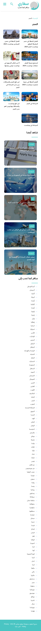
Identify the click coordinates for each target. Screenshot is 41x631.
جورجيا (33, 475)
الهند (33, 418)
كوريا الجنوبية (31, 553)
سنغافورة (32, 511)
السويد (33, 372)
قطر (33, 536)
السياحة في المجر (32, 103)
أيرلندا (33, 307)
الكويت (32, 389)
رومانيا (33, 489)
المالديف (32, 393)
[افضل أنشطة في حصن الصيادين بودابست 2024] (11, 34)
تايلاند (33, 446)
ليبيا (33, 564)
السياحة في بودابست (31, 125)
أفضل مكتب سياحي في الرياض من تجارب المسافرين (21, 231)
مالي (33, 571)
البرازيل (32, 343)
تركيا (33, 450)
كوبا (33, 550)
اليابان (33, 422)
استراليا (32, 329)
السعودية (31, 171)
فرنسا (33, 525)
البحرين (32, 340)
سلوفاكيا (32, 504)
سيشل (33, 518)
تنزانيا (33, 457)
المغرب (32, 404)
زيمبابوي (32, 493)
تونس (33, 461)
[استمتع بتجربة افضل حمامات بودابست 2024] (30, 55)
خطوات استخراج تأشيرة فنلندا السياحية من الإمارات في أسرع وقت (21, 149)
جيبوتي (33, 479)
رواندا (33, 482)
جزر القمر (32, 464)
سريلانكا (32, 496)
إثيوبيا (33, 311)
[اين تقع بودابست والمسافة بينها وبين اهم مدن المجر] (11, 96)
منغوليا (32, 586)
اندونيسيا (32, 429)
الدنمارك (32, 361)
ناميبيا (33, 600)
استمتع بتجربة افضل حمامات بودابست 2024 (30, 64)
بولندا (33, 443)
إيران (33, 318)
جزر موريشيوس (30, 468)
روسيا (33, 486)
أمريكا (33, 297)
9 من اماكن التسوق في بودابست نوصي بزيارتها (11, 64)
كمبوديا (32, 543)
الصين (33, 382)
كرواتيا (33, 539)
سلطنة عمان (31, 500)
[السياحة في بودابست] (30, 118)
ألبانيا (33, 293)
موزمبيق (32, 593)
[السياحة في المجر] (30, 96)
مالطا (33, 568)
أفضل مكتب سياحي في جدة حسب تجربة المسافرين (21, 203)
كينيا (33, 557)
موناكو (33, 596)
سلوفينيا (32, 507)
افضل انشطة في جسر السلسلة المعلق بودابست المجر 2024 (31, 44)
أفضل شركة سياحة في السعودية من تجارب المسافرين (21, 176)
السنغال (32, 368)
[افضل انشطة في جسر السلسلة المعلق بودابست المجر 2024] (30, 34)
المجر (33, 400)
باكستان (32, 432)
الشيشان (32, 375)
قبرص (33, 532)
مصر (33, 582)
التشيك (32, 354)
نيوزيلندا (32, 607)
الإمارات (31, 144)
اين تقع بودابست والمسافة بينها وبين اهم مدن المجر (11, 106)
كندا (33, 546)
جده (33, 199)
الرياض (32, 226)
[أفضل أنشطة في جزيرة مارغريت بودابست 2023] (30, 74)
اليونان (33, 425)
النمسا (33, 414)
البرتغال (32, 347)
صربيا (33, 521)
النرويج (33, 411)
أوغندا (33, 300)
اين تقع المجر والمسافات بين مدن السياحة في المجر (11, 84)
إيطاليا (33, 322)
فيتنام (33, 529)
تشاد (33, 454)
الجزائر (33, 357)
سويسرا (32, 514)
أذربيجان (32, 290)
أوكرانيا (33, 304)
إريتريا (33, 315)
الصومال (32, 379)
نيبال (33, 603)
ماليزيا (33, 575)
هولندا (33, 611)
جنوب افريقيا (31, 471)
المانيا (33, 397)
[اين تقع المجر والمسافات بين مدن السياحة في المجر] (11, 74)
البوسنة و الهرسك (29, 350)
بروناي (33, 436)
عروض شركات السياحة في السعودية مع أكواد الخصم (22, 258)
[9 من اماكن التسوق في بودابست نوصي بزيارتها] (11, 55)
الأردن (33, 332)
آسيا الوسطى (31, 286)
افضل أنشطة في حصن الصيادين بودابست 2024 (11, 43)
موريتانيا (32, 589)
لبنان (33, 561)
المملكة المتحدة (30, 407)
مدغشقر (32, 578)
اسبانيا (33, 325)
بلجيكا (33, 439)
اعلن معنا (18, 626)
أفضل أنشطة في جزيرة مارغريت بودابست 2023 (30, 83)
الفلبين (32, 386)
